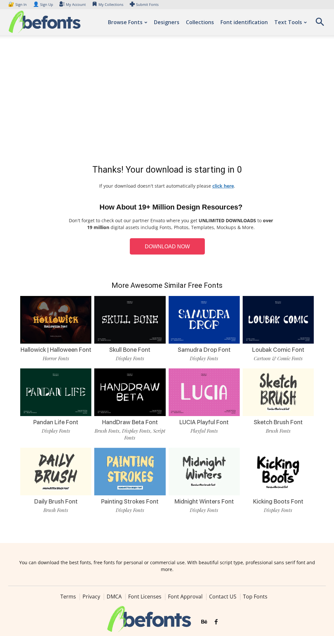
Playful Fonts (204, 430)
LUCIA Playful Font (204, 422)
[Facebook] (216, 621)
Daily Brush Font (56, 501)
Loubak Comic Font (278, 349)
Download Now (167, 246)
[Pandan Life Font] (55, 392)
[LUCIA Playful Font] (204, 392)
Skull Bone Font (129, 349)
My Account (76, 4)
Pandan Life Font (55, 422)
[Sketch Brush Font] (278, 392)
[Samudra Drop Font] (204, 320)
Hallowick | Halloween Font (56, 349)
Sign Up (43, 4)
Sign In (18, 4)
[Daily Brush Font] (55, 471)
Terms (68, 596)
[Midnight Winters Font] (204, 471)
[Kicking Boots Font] (278, 471)
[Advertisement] (167, 101)
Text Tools (288, 22)
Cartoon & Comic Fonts (278, 358)
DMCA (114, 596)
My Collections (111, 4)
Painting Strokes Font (130, 501)
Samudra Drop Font (204, 349)
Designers (166, 22)
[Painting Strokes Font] (129, 471)
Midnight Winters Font (204, 501)
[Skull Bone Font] (129, 320)
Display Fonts (130, 358)
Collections (200, 22)
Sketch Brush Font (278, 422)
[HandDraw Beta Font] (129, 392)
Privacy (91, 596)
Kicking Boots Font (278, 501)
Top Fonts (255, 596)
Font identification (244, 22)
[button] (319, 24)
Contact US (222, 596)
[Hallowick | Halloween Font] (55, 320)
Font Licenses (144, 596)
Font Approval (185, 596)
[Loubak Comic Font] (278, 320)
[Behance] (204, 621)
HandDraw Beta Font (130, 422)
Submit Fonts (147, 4)
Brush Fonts (107, 430)
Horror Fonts (56, 358)
